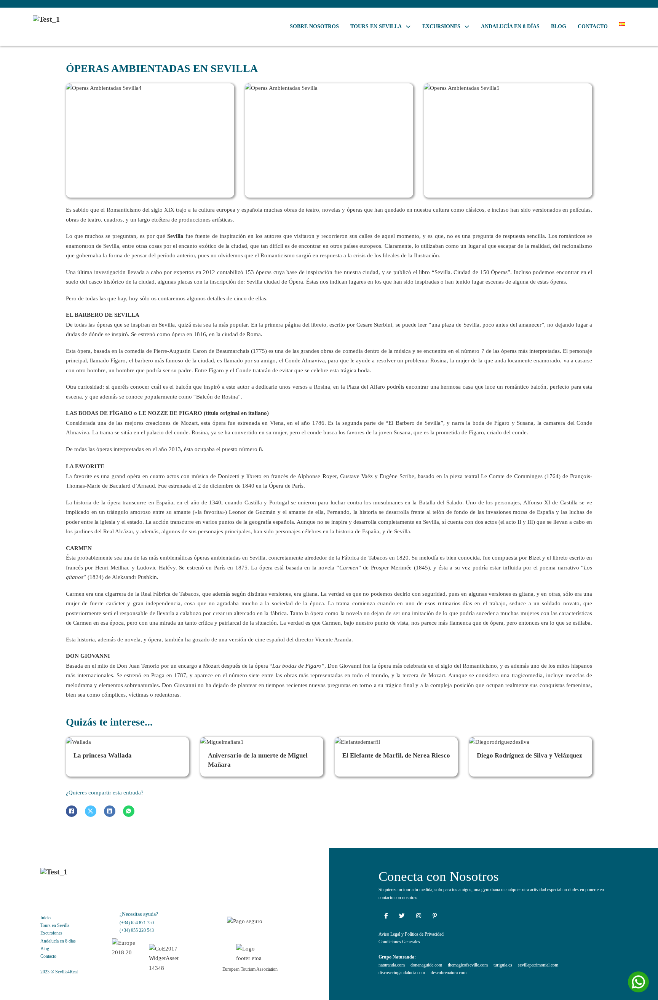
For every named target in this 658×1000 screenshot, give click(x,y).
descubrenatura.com (448, 972)
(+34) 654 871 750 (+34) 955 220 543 (137, 926)
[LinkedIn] (109, 811)
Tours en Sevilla (376, 26)
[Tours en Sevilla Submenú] (408, 26)
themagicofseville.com (468, 965)
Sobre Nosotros (314, 26)
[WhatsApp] (128, 811)
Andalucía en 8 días (510, 26)
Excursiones (441, 26)
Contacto (593, 26)
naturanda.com (392, 965)
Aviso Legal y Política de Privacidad (411, 934)
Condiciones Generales (399, 941)
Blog (558, 26)
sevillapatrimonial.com (538, 965)
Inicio (45, 917)
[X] (90, 811)
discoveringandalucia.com (402, 972)
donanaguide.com (426, 965)
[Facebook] (71, 811)
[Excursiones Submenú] (467, 26)
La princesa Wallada (102, 755)
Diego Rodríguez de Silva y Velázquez (529, 755)
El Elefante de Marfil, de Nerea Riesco (396, 755)
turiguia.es (503, 965)
